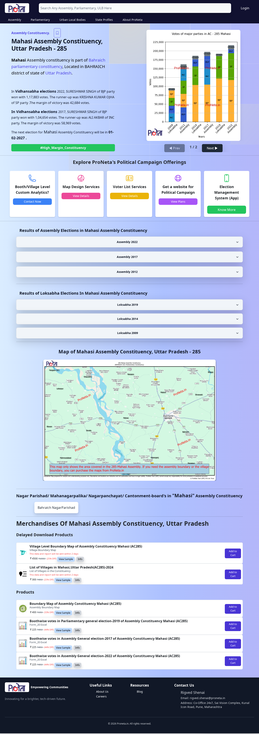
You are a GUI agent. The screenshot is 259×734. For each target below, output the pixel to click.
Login (245, 8)
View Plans (178, 201)
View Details (81, 196)
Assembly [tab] (14, 20)
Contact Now (32, 201)
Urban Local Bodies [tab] (72, 20)
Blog (140, 691)
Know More (227, 209)
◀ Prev (174, 148)
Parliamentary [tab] (40, 20)
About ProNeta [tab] (132, 20)
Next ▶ (212, 148)
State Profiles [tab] (104, 20)
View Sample (66, 559)
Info (80, 559)
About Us (102, 691)
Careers (101, 696)
